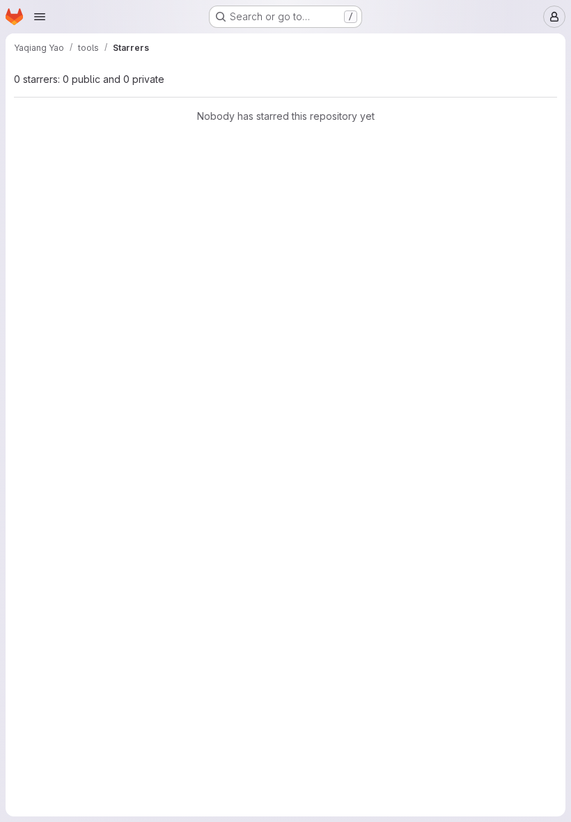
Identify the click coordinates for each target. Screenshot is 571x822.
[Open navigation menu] (40, 17)
